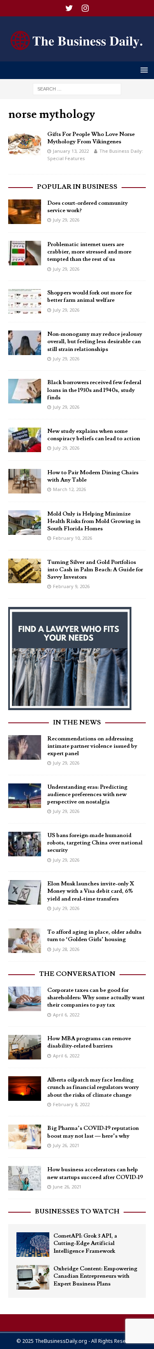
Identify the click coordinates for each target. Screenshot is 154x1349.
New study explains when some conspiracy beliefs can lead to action (93, 435)
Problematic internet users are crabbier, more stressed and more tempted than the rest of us (89, 252)
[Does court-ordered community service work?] (24, 211)
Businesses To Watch (77, 1211)
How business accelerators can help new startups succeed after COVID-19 (95, 1173)
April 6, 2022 (66, 1015)
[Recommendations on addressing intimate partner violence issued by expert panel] (24, 747)
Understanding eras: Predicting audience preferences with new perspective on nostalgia (87, 794)
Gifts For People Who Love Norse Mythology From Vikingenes (91, 138)
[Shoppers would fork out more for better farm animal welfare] (24, 301)
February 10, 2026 (72, 538)
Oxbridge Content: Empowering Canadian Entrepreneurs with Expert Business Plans (95, 1276)
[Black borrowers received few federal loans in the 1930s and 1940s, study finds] (24, 391)
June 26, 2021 (67, 1187)
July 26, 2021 (66, 1145)
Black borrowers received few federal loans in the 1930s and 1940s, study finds (94, 390)
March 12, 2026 (69, 489)
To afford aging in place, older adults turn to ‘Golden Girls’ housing (94, 935)
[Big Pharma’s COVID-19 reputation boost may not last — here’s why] (24, 1137)
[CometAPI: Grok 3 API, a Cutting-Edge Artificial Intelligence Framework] (32, 1244)
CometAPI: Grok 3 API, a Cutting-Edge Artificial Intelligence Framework (85, 1243)
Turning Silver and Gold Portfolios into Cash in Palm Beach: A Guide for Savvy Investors (95, 570)
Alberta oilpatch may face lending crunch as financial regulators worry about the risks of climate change (93, 1087)
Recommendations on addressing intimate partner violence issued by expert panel (92, 746)
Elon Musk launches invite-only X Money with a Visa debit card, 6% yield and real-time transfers (90, 891)
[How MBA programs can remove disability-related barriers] (24, 1047)
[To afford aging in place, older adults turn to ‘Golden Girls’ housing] (24, 940)
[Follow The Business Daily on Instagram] (85, 8)
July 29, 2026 (66, 220)
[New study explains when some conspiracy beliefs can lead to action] (24, 440)
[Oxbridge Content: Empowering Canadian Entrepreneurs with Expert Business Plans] (32, 1277)
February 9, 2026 (71, 586)
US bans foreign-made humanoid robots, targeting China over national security (95, 843)
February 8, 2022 (71, 1104)
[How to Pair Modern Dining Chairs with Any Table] (24, 481)
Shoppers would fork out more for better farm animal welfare (89, 296)
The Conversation (77, 974)
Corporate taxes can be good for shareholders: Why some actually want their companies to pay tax (96, 998)
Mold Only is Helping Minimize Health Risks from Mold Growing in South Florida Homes (93, 521)
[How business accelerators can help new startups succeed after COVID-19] (24, 1178)
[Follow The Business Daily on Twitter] (69, 8)
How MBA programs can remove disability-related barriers (89, 1042)
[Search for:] (77, 89)
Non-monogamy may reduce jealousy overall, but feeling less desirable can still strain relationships (94, 341)
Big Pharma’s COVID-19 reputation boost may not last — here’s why (93, 1132)
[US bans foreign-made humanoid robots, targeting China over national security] (24, 844)
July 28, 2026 (66, 949)
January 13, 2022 (71, 151)
